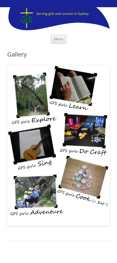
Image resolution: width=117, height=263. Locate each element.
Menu (58, 39)
